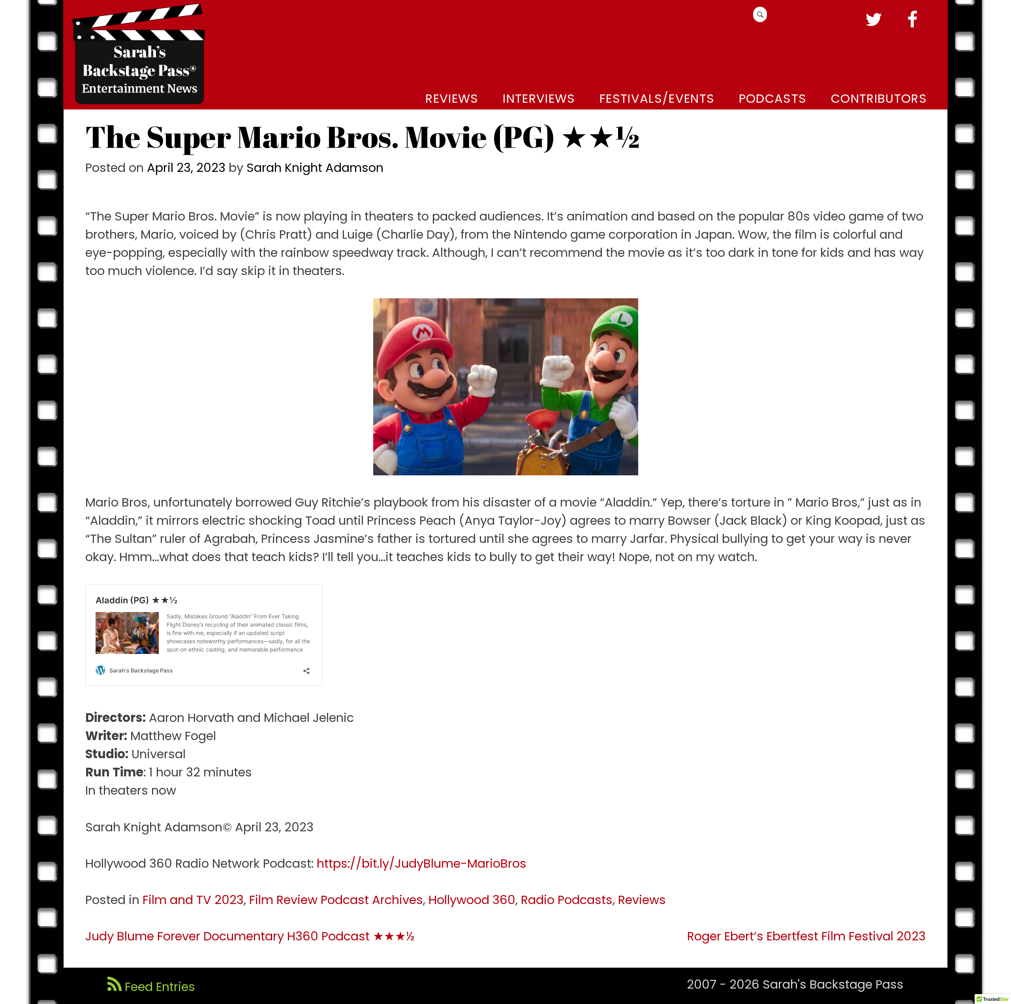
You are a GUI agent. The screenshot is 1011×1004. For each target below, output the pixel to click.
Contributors (879, 98)
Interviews (539, 98)
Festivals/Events (656, 98)
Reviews (451, 98)
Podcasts (773, 98)
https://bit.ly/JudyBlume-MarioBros (421, 863)
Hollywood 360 (471, 899)
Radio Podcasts (567, 899)
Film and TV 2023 (193, 899)
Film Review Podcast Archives (336, 899)
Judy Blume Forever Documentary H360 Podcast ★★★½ (249, 936)
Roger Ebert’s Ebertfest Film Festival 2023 (806, 936)
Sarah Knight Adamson (314, 167)
